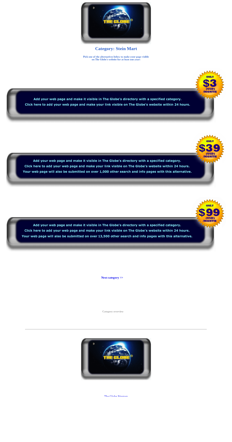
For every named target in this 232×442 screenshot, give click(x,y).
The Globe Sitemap (116, 396)
